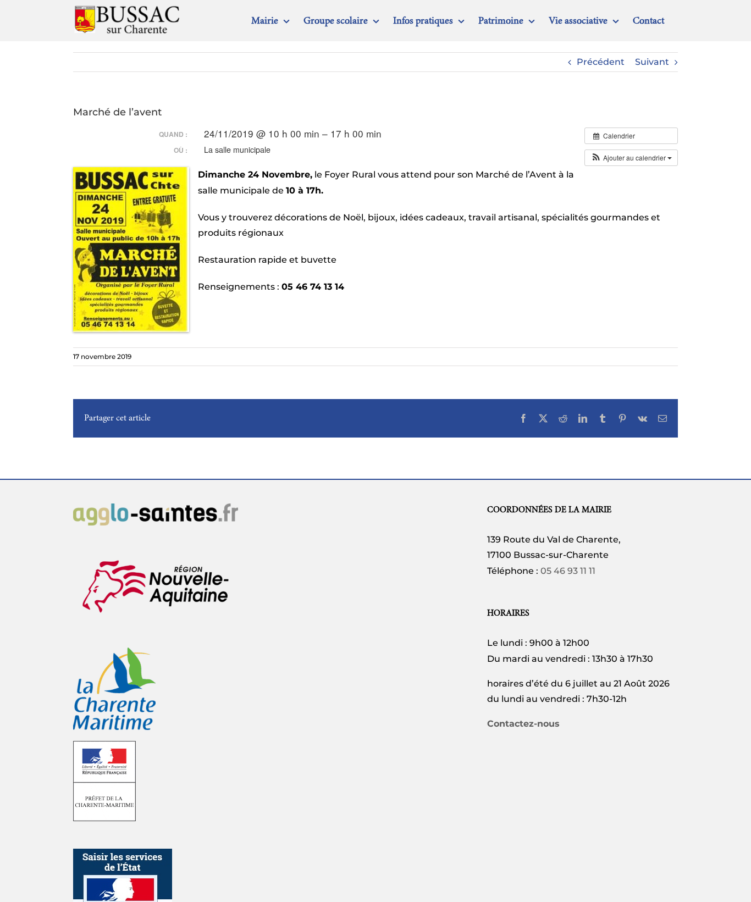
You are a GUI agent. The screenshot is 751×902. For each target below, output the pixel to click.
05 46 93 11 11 (567, 571)
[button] (631, 157)
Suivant (652, 62)
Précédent (601, 62)
